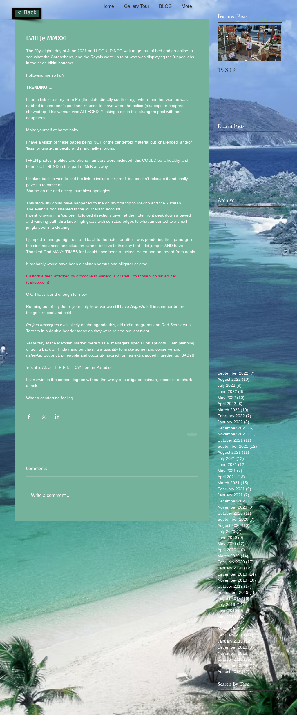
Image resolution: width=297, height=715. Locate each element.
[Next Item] (272, 43)
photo (221, 697)
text (233, 697)
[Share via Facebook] (29, 416)
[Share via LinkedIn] (57, 416)
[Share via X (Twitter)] (43, 416)
